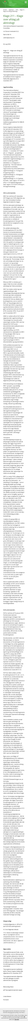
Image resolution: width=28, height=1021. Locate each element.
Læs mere (17, 1019)
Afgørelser (11, 10)
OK (24, 1016)
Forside (5, 10)
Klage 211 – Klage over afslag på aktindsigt (14, 10)
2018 (17, 10)
